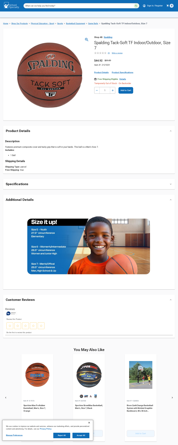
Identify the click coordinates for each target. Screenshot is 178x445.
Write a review (117, 53)
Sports (60, 23)
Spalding (108, 37)
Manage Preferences (14, 435)
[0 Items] (167, 5)
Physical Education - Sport (42, 23)
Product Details (101, 72)
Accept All (81, 435)
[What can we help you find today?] (136, 6)
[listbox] (89, 398)
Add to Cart (126, 90)
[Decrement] (97, 90)
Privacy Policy (45, 429)
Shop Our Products (19, 23)
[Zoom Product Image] (86, 39)
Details (122, 79)
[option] (37, 398)
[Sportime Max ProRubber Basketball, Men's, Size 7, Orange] (37, 377)
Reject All (62, 435)
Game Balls (93, 23)
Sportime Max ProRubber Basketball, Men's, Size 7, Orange (34, 408)
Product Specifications (122, 72)
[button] (153, 5)
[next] (172, 398)
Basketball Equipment (75, 23)
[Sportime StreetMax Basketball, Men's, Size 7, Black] (89, 377)
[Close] (89, 423)
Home (5, 23)
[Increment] (112, 90)
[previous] (5, 398)
